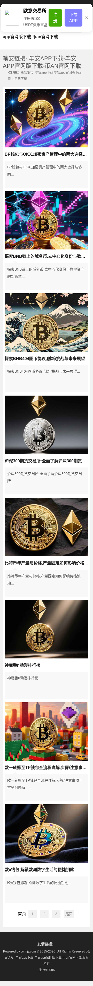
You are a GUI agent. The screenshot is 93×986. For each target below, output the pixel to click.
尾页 (69, 914)
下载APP (73, 17)
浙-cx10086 (46, 970)
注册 (55, 17)
